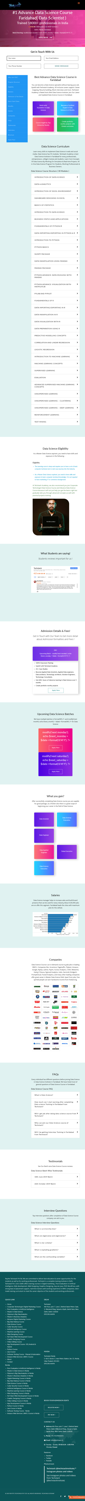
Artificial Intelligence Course (17, 1329)
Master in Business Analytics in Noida (20, 1376)
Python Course (12, 1349)
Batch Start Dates (13, 101)
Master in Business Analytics (17, 1317)
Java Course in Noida (14, 1408)
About (9, 1359)
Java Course (11, 1352)
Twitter (48, 1458)
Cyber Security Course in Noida (18, 1386)
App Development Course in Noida (19, 1403)
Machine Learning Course (15, 1332)
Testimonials (12, 125)
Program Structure (14, 82)
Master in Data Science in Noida (18, 1371)
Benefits (10, 106)
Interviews (11, 130)
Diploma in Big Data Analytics (17, 1314)
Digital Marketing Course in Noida (18, 1378)
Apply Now (11, 140)
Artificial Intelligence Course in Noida (20, 1388)
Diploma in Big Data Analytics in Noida (20, 1373)
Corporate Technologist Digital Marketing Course (24, 1307)
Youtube (49, 1461)
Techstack (45, 1493)
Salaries (10, 111)
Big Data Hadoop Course (15, 1322)
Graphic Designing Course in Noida (19, 1398)
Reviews (10, 92)
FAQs (10, 120)
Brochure (11, 135)
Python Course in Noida (15, 1406)
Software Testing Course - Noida (18, 1411)
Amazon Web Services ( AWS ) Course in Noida (23, 1413)
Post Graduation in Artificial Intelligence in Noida (23, 1368)
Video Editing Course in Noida (17, 1401)
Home (9, 1304)
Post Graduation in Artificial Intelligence (20, 1309)
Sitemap (51, 1493)
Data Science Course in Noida (17, 1383)
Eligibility (11, 87)
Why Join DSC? (13, 77)
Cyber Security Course (14, 1327)
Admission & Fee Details (15, 96)
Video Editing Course (14, 1342)
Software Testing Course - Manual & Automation (23, 1354)
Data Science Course (14, 1324)
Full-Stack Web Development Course (19, 1337)
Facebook (49, 1456)
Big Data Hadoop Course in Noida (18, 1381)
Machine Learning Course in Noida (19, 1391)
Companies (11, 116)
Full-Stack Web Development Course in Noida (23, 1396)
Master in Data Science (15, 1312)
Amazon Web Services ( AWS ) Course (20, 1357)
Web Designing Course (15, 1334)
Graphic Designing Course (16, 1339)
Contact (10, 1362)
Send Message (62, 66)
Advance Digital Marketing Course (19, 1319)
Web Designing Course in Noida (18, 1393)
